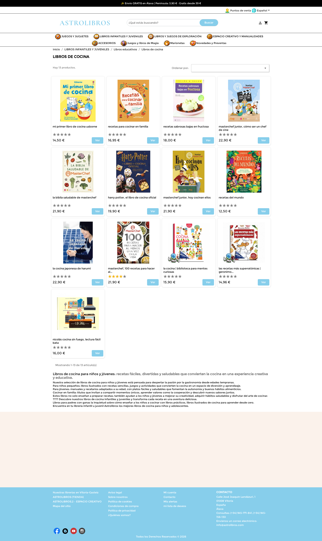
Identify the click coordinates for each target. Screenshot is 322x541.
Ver (97, 140)
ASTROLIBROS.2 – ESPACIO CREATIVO (77, 501)
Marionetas (177, 43)
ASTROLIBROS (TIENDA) (68, 497)
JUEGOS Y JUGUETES (74, 36)
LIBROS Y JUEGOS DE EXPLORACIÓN (178, 36)
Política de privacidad (122, 510)
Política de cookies (120, 501)
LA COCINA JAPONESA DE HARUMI (72, 268)
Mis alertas (170, 501)
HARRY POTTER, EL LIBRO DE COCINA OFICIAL (132, 197)
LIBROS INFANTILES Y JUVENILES (121, 36)
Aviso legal (115, 492)
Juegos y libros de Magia (143, 43)
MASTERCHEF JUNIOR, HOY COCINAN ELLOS (187, 197)
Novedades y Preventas (211, 43)
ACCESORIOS (107, 43)
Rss (65, 531)
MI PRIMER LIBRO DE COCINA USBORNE (75, 126)
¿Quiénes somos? (119, 515)
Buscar (208, 22)
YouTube (73, 531)
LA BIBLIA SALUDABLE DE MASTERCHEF (74, 197)
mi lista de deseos (175, 506)
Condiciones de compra (123, 506)
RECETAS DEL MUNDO (231, 197)
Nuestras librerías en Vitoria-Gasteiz (75, 492)
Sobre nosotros (118, 497)
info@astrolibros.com (230, 525)
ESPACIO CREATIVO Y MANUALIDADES (238, 36)
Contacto (169, 497)
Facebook (57, 531)
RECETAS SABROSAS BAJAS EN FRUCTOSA (186, 126)
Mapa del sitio (62, 506)
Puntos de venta (240, 10)
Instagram (82, 531)
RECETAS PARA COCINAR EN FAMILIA (128, 126)
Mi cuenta (170, 492)
